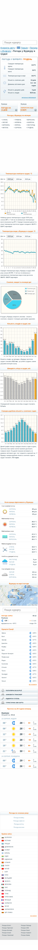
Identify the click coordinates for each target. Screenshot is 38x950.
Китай (7, 868)
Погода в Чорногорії (7, 935)
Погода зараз (6, 616)
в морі (27, 109)
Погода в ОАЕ (25, 928)
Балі (3, 636)
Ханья (4, 681)
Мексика (8, 884)
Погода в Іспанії (6, 932)
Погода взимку (19, 817)
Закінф (4, 640)
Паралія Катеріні (7, 653)
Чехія (7, 906)
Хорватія (8, 903)
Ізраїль (7, 853)
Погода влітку (19, 824)
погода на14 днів (6, 109)
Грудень (30, 127)
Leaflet (29, 605)
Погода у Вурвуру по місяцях (19, 115)
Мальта (7, 881)
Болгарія (8, 837)
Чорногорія (9, 909)
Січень (5, 120)
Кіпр (6, 872)
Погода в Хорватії (26, 932)
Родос (4, 660)
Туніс (7, 893)
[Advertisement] (19, 20)
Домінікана (9, 847)
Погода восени (19, 827)
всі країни (33, 916)
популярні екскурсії (14, 690)
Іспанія (7, 862)
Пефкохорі (5, 657)
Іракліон (4, 643)
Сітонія (4, 667)
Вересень (31, 120)
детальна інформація (29, 97)
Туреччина (9, 897)
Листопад (31, 125)
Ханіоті (4, 677)
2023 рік (27, 179)
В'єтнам (8, 840)
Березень (6, 125)
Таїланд (8, 890)
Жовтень (30, 122)
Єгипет (7, 850)
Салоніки (5, 664)
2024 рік (19, 179)
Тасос (4, 670)
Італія (7, 865)
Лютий (5, 122)
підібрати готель (12, 698)
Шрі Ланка (8, 912)
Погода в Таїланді (26, 925)
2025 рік (10, 179)
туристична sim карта (14, 702)
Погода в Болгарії (7, 930)
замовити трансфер (14, 694)
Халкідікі (4, 674)
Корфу (4, 646)
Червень (18, 122)
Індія (6, 856)
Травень (18, 120)
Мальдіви (8, 878)
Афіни (4, 633)
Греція (24, 48)
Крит (3, 650)
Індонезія (8, 859)
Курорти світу (8, 48)
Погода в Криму (25, 935)
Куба (6, 875)
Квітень (5, 127)
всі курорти (33, 684)
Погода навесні (18, 821)
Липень (18, 125)
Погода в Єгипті (6, 925)
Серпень (18, 127)
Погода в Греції (25, 930)
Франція (8, 900)
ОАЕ (6, 887)
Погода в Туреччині (7, 928)
